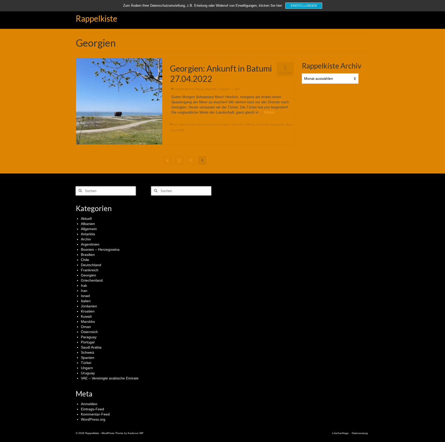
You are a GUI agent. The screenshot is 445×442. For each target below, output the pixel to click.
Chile (85, 260)
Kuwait (86, 316)
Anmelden (89, 404)
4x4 (175, 124)
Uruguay (88, 373)
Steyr (289, 124)
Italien (86, 301)
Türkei (86, 363)
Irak (84, 285)
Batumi (191, 124)
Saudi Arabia (91, 347)
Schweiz (87, 352)
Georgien (224, 89)
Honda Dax (237, 124)
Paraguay (89, 337)
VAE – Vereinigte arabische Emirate (110, 378)
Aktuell (199, 89)
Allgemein (211, 89)
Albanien (88, 224)
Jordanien (89, 306)
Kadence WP (135, 433)
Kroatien (88, 311)
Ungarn (87, 368)
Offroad (250, 124)
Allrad (181, 124)
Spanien (87, 358)
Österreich (89, 332)
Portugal (88, 342)
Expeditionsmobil (206, 124)
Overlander (262, 124)
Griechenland (92, 280)
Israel (85, 296)
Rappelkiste (96, 18)
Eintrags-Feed (92, 409)
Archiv (86, 239)
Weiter (269, 112)
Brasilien (88, 255)
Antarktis (88, 234)
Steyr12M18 (177, 130)
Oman (86, 327)
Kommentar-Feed (95, 414)
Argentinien (90, 244)
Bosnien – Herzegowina (100, 249)
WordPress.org (93, 419)
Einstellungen (304, 5)
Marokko (88, 321)
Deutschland (91, 265)
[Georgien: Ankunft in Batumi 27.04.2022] (119, 101)
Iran (84, 291)
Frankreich (89, 270)
